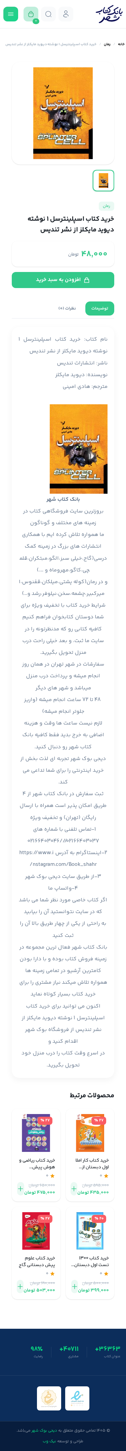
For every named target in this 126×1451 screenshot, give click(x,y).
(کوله (79, 582)
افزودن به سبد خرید (58, 280)
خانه (121, 44)
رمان (107, 44)
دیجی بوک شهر (88, 759)
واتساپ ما (60, 888)
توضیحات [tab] (99, 308)
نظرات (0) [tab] (67, 308)
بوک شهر (36, 1030)
